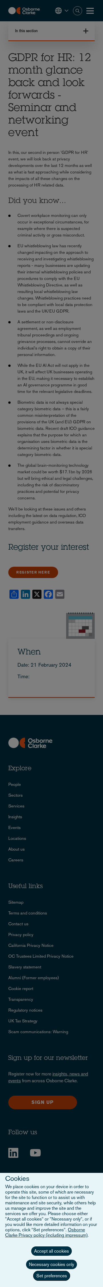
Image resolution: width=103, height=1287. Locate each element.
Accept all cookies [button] (51, 1251)
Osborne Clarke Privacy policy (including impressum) (46, 1232)
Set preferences (51, 1275)
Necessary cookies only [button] (51, 1264)
